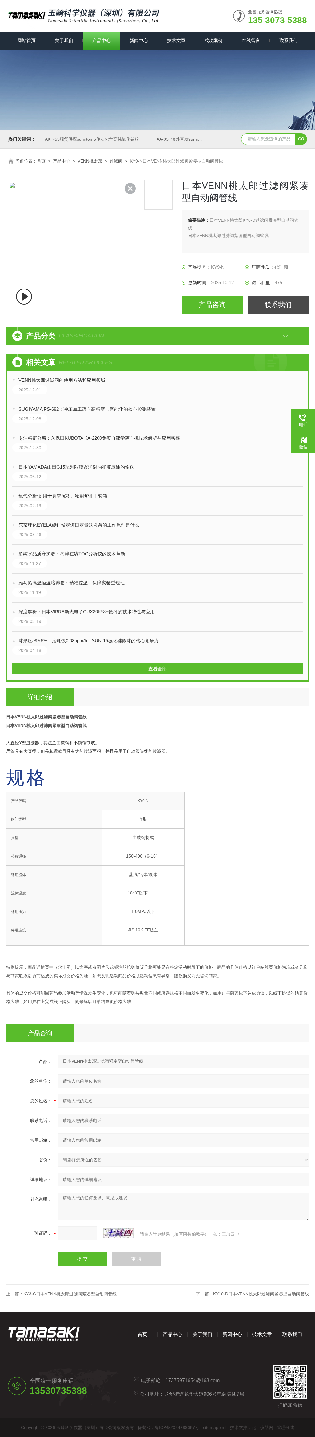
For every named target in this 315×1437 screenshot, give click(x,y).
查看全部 (157, 668)
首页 (41, 161)
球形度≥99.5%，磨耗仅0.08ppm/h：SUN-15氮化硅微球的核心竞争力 (88, 640)
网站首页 (26, 40)
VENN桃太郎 (90, 161)
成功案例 (213, 40)
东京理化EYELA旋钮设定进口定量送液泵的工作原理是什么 (78, 524)
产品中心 (101, 40)
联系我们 (288, 40)
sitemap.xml (214, 1427)
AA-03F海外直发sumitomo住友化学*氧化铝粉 (200, 139)
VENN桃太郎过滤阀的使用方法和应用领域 (61, 380)
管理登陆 (285, 1427)
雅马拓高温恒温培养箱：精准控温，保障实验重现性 (71, 582)
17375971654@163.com (192, 1380)
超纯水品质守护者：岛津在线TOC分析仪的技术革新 (71, 553)
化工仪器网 (262, 1427)
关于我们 (64, 40)
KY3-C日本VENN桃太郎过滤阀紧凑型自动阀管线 (70, 1293)
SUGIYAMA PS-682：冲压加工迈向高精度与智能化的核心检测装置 (87, 409)
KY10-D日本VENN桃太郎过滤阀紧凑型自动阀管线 (261, 1293)
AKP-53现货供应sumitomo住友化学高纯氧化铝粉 (92, 139)
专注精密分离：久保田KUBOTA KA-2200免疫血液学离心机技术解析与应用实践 (99, 438)
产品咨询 (212, 305)
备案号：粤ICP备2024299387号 (168, 1427)
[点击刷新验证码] (118, 1233)
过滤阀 (116, 161)
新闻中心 (139, 40)
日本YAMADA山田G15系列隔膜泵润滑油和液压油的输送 (76, 467)
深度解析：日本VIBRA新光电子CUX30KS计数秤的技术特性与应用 (86, 611)
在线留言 (251, 40)
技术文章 (176, 40)
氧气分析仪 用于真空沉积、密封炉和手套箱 (62, 496)
